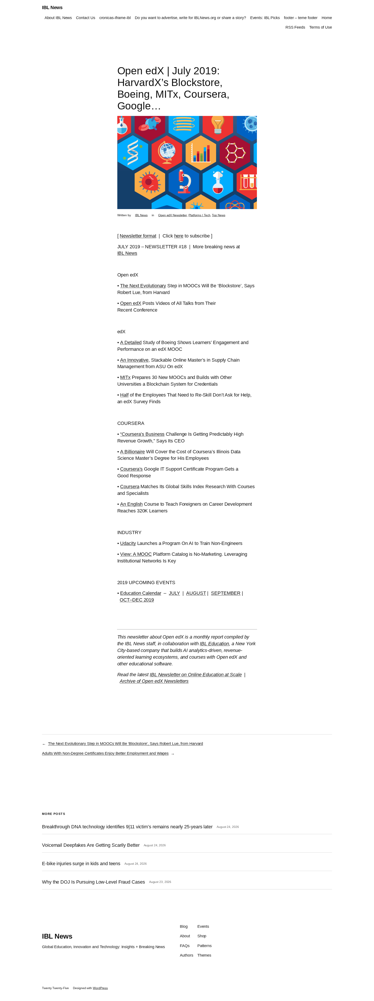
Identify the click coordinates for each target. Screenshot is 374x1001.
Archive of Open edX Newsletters (154, 681)
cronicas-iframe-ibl (115, 18)
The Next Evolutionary (143, 285)
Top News (218, 215)
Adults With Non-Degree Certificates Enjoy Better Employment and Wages (105, 753)
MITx (125, 377)
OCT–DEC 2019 (137, 600)
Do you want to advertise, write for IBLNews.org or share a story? (190, 18)
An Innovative (134, 360)
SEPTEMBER (225, 593)
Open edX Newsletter (172, 215)
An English (131, 504)
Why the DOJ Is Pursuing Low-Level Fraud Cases (93, 882)
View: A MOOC (136, 554)
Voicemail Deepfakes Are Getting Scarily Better (90, 845)
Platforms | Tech (199, 215)
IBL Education (214, 643)
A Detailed (131, 342)
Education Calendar (140, 593)
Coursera (129, 486)
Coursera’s (131, 469)
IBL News (52, 7)
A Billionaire (132, 451)
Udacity (128, 543)
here (179, 236)
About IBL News (58, 18)
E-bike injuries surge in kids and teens (81, 863)
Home (327, 18)
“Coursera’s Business (142, 434)
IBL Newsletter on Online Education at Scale (196, 674)
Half (124, 395)
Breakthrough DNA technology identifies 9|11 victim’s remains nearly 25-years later (127, 826)
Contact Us (85, 18)
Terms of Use (320, 27)
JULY (174, 593)
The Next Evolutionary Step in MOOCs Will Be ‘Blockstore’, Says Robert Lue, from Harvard (125, 743)
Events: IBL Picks (265, 18)
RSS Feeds (295, 27)
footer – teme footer (301, 18)
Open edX (130, 303)
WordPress (100, 988)
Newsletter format (138, 236)
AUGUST (196, 593)
